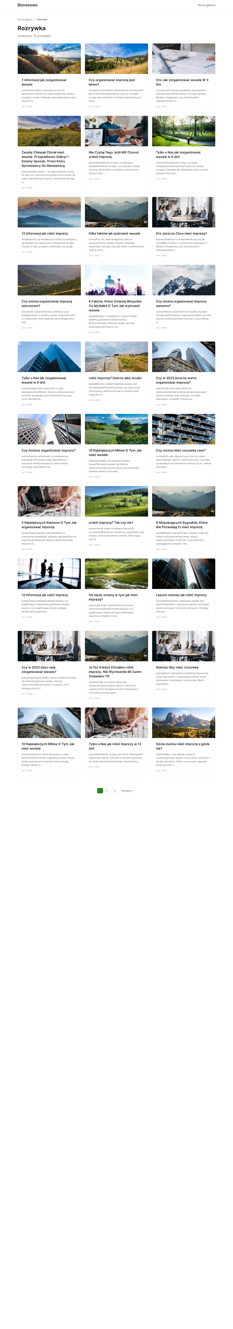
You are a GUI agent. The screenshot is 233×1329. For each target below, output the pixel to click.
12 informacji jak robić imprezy (45, 233)
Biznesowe (28, 5)
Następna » (127, 790)
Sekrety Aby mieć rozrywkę (177, 667)
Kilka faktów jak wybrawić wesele (114, 233)
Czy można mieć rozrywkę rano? (181, 450)
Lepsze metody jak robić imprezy (181, 595)
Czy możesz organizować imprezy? (49, 450)
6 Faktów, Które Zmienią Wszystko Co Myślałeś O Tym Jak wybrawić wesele (115, 305)
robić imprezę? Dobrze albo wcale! (115, 378)
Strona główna (206, 5)
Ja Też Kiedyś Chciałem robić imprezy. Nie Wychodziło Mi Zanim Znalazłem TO (115, 671)
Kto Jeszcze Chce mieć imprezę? (181, 233)
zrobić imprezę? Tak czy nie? (111, 523)
